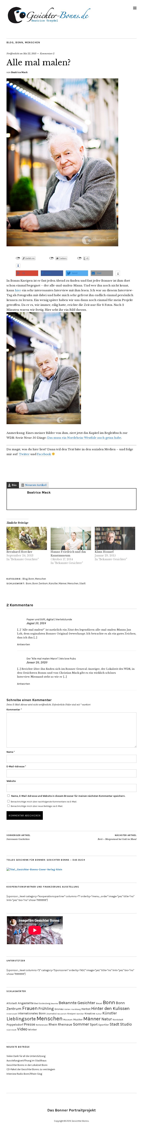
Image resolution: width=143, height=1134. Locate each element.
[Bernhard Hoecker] (27, 538)
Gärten (67, 1009)
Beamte (54, 1003)
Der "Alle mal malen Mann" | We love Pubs (51, 658)
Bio (14, 485)
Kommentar (14, 709)
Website (11, 781)
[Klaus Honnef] (115, 538)
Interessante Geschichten (18, 837)
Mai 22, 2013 (29, 53)
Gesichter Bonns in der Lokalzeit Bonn (27, 1065)
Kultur (99, 1014)
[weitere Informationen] (118, 274)
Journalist (51, 1013)
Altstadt (12, 1003)
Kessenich (62, 1014)
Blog (10, 42)
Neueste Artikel (35, 485)
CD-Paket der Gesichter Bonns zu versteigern (31, 1069)
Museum (67, 1019)
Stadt (82, 583)
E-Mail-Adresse (16, 766)
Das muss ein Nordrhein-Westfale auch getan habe (84, 437)
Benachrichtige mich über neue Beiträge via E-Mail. (37, 806)
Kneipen (71, 1013)
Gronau (59, 1009)
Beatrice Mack (19, 72)
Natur (106, 1019)
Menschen (32, 42)
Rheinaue (65, 1024)
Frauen (30, 1008)
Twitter (24, 454)
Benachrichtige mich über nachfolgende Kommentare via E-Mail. (44, 801)
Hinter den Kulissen (110, 1008)
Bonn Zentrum (40, 583)
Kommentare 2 (47, 53)
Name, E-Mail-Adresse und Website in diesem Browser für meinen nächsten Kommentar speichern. (68, 796)
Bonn (19, 42)
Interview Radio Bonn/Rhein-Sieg (24, 1073)
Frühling (46, 1008)
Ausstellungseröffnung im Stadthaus (27, 1060)
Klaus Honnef (104, 551)
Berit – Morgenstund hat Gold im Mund (117, 837)
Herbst (85, 1009)
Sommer (81, 1024)
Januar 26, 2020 (36, 662)
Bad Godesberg (42, 1003)
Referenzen (42, 1025)
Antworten (23, 644)
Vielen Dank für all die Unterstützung (26, 1056)
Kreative (90, 1013)
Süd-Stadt (11, 1030)
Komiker (80, 1014)
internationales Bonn (32, 1013)
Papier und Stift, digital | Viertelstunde (49, 619)
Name (11, 752)
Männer (62, 583)
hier (18, 290)
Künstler (53, 583)
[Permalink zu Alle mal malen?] (62, 245)
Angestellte (26, 1003)
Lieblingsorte (21, 1019)
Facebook (44, 454)
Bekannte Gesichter (77, 1002)
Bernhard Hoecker (19, 551)
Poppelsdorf (15, 1024)
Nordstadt (118, 1019)
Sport (94, 1024)
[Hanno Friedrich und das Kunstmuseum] (71, 538)
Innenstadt (12, 1014)
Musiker (77, 1019)
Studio (126, 1024)
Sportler (103, 1024)
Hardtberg (76, 1009)
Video (22, 1029)
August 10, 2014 (36, 623)
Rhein (53, 1024)
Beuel (99, 1003)
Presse (29, 1024)
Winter (32, 1029)
